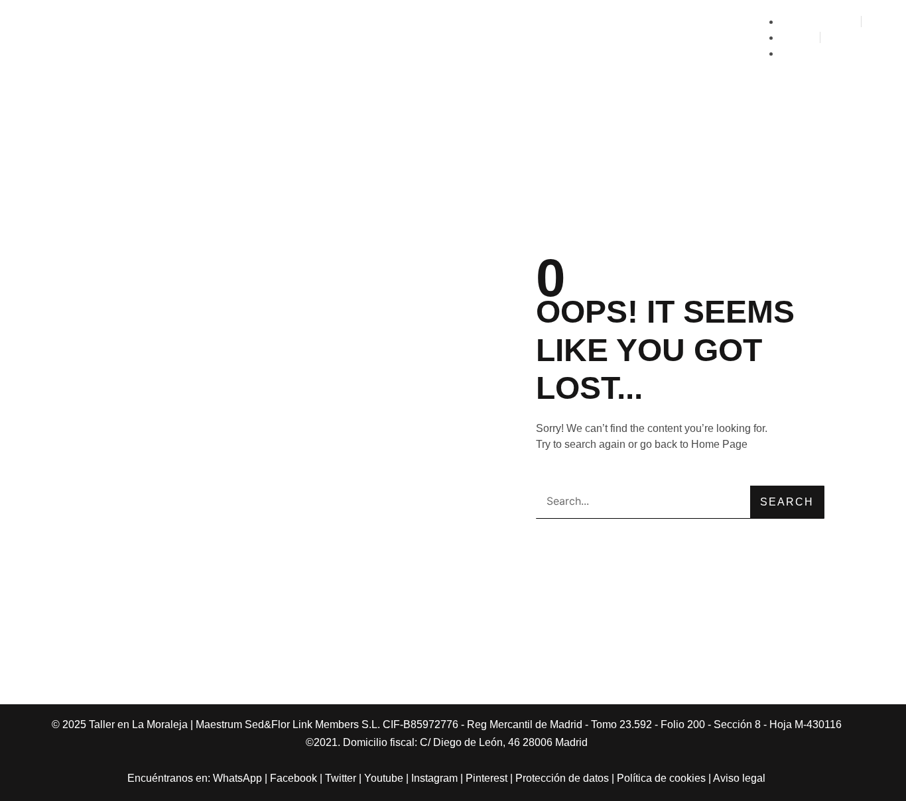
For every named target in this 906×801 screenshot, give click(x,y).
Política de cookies (661, 778)
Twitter (340, 778)
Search (787, 501)
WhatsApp (237, 778)
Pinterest (486, 778)
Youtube (383, 778)
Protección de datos (562, 778)
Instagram (434, 778)
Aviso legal (739, 778)
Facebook (293, 778)
